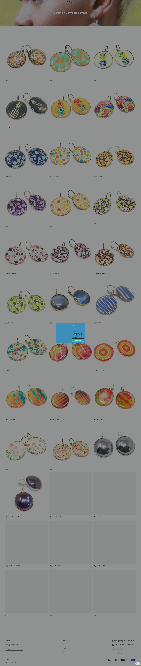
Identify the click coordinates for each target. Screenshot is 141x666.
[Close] (84, 324)
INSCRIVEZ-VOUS (78, 340)
